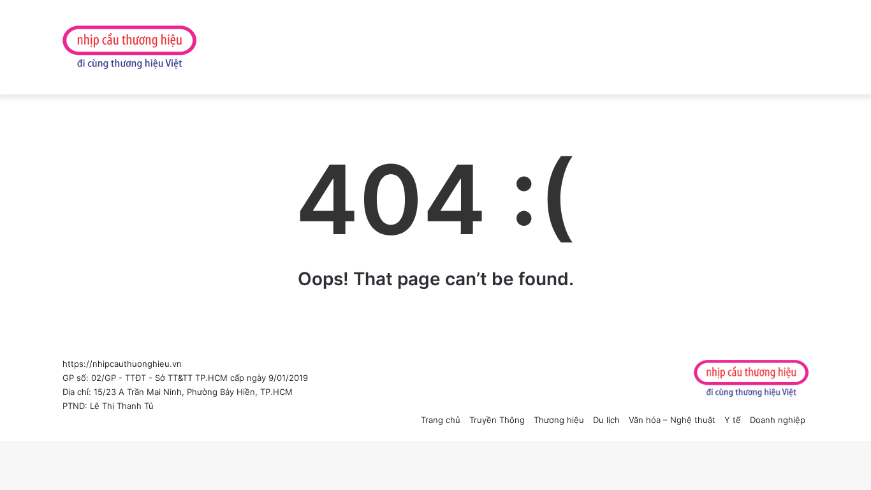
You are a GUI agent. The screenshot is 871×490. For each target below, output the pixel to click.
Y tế (732, 420)
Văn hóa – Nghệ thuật (672, 420)
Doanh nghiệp (777, 420)
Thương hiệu (559, 420)
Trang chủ (440, 420)
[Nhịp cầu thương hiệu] (129, 47)
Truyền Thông (497, 420)
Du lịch (606, 420)
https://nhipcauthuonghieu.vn (122, 364)
